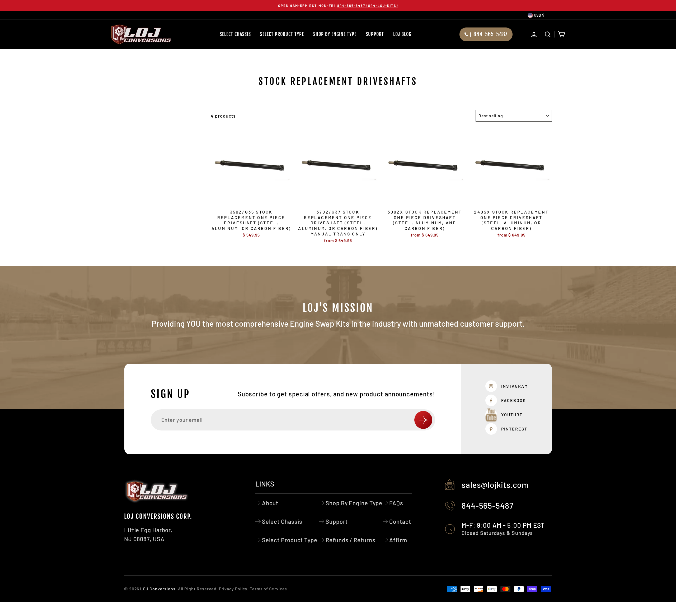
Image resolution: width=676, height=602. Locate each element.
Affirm (398, 539)
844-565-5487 (487, 505)
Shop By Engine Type (334, 34)
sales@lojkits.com (495, 484)
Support (375, 34)
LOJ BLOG (402, 34)
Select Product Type (282, 34)
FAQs (396, 502)
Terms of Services (268, 588)
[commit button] (423, 420)
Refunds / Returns (350, 539)
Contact (400, 521)
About (270, 502)
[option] (338, 5)
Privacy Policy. (234, 588)
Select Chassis (235, 34)
